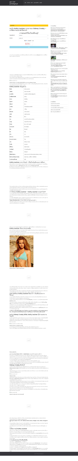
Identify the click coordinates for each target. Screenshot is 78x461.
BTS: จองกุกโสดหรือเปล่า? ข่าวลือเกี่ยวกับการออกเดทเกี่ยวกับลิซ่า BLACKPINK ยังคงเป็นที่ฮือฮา (58, 90)
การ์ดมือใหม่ (34, 156)
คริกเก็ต (28, 2)
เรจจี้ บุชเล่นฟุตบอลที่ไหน (55, 105)
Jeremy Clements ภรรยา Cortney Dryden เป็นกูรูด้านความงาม (58, 71)
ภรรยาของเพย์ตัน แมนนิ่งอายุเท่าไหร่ (57, 107)
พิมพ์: (25, 40)
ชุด (33, 40)
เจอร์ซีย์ (30, 156)
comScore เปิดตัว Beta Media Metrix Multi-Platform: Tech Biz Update (58, 30)
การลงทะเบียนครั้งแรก (39, 433)
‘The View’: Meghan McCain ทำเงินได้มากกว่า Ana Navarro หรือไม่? (58, 66)
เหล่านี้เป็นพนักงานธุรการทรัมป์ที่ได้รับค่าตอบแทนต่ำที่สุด (58, 41)
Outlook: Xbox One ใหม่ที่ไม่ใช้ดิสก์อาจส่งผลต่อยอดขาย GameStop (59, 36)
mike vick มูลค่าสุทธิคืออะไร (56, 111)
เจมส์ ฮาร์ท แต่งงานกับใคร (55, 103)
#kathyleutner (37, 443)
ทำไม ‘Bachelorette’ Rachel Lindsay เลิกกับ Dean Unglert (59, 96)
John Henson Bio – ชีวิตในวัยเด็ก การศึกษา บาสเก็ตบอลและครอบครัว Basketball (59, 48)
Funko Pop (26, 156)
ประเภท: (11, 38)
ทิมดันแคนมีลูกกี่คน (13, 352)
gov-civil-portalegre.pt (39, 453)
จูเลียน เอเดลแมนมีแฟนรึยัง (55, 109)
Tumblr (22, 447)
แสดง (29, 47)
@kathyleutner (18, 441)
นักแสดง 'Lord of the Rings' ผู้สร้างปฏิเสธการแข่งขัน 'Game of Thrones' (59, 54)
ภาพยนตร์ (29, 40)
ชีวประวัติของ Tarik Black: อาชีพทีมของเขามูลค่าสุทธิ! (59, 60)
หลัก (25, 2)
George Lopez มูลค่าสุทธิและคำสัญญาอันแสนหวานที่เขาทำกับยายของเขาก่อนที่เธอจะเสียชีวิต (59, 84)
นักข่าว (32, 2)
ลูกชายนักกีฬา (36, 2)
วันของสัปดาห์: (12, 35)
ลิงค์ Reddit (36, 448)
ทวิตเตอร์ (25, 151)
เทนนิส (40, 2)
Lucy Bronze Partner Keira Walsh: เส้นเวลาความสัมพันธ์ (58, 77)
